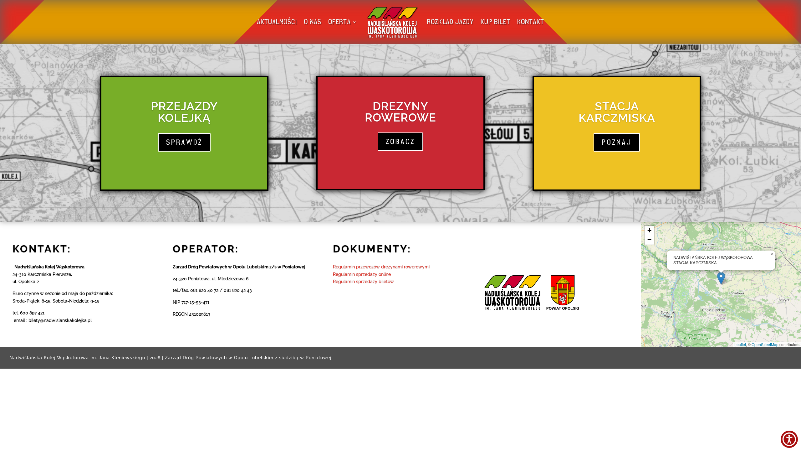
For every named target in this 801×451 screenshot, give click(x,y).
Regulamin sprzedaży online (362, 274)
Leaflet (740, 344)
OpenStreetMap (765, 344)
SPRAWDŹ (184, 142)
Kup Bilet (495, 21)
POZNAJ (617, 142)
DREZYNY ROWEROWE (400, 112)
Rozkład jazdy (450, 21)
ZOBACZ (400, 141)
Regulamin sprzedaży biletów (363, 281)
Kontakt (530, 21)
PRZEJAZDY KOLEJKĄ (184, 112)
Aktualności (277, 21)
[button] (721, 278)
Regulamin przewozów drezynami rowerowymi (381, 266)
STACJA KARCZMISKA (617, 112)
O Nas (312, 21)
